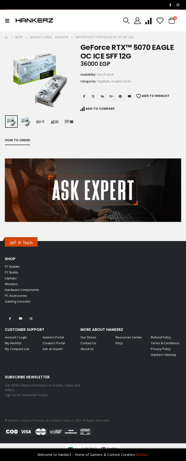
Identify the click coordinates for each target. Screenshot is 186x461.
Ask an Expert (53, 349)
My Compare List (17, 349)
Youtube (20, 318)
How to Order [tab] (17, 140)
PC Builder (12, 266)
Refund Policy (161, 337)
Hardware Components (22, 290)
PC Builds (11, 272)
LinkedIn (102, 96)
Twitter (93, 96)
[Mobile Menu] (9, 20)
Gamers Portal (53, 337)
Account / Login (16, 337)
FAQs (119, 343)
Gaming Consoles (18, 301)
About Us (87, 349)
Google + (111, 96)
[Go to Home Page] (6, 37)
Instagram (31, 318)
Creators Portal (54, 343)
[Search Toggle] (126, 20)
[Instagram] (178, 5)
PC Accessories (16, 295)
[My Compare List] (148, 20)
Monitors (11, 284)
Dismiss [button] (142, 454)
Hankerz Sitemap (163, 354)
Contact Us (88, 343)
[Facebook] (170, 5)
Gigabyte (103, 81)
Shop (10, 258)
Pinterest (120, 96)
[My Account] (137, 20)
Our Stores (88, 337)
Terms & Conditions (165, 343)
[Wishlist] (160, 20)
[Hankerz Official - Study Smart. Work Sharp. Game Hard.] (34, 20)
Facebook (84, 96)
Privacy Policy (161, 349)
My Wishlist (13, 343)
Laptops (11, 278)
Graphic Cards (121, 81)
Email (129, 96)
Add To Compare (100, 109)
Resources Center (129, 337)
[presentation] (11, 78)
